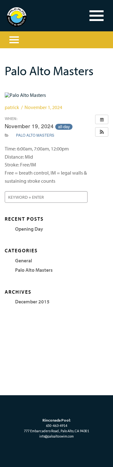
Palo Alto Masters (35, 135)
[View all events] (101, 119)
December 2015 (32, 301)
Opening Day (29, 229)
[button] (101, 132)
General (23, 260)
